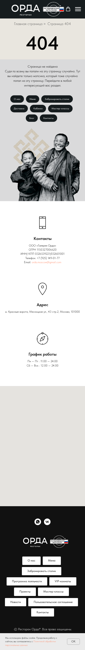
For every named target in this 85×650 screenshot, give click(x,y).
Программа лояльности (27, 581)
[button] (68, 9)
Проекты (25, 591)
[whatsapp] (37, 522)
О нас (17, 99)
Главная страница (28, 24)
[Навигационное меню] (78, 9)
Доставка (19, 108)
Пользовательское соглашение (53, 602)
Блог (31, 118)
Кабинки (37, 108)
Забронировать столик (57, 99)
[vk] (47, 522)
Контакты (48, 118)
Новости (15, 602)
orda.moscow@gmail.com (46, 262)
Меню (33, 99)
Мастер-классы (60, 108)
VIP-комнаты (63, 581)
